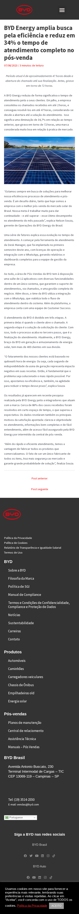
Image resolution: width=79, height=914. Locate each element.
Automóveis (17, 660)
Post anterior (39, 478)
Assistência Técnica (22, 739)
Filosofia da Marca (21, 578)
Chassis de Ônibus (21, 685)
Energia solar (17, 701)
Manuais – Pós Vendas (24, 747)
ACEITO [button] (56, 905)
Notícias (14, 615)
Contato (14, 639)
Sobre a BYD (17, 570)
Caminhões (16, 669)
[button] (62, 10)
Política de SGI (19, 586)
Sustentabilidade (21, 623)
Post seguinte (39, 489)
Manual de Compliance (24, 594)
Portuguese (16, 817)
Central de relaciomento (26, 730)
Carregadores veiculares (25, 677)
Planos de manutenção (24, 722)
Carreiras (14, 631)
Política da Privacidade (32, 905)
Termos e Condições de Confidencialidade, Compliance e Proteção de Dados (39, 604)
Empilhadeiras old (21, 693)
